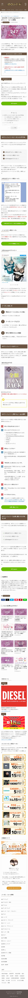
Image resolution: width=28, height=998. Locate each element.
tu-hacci (7, 978)
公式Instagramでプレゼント (13, 120)
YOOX (3, 980)
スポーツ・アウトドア (8, 920)
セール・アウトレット (8, 926)
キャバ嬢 (7, 980)
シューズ (5, 917)
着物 (9, 982)
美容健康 (5, 961)
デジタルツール (6, 929)
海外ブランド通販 (7, 952)
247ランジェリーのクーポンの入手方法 (14, 115)
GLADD (11, 975)
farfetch (3, 975)
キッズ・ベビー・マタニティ (9, 911)
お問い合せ (19, 993)
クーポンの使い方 (8, 122)
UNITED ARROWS (15, 978)
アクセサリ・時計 (7, 902)
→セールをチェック (5, 711)
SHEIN (3, 978)
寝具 (4, 946)
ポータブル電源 (20, 980)
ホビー (4, 934)
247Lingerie (14, 103)
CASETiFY (11, 973)
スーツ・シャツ (6, 923)
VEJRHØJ (23, 978)
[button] (3, 600)
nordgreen (22, 975)
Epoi (23, 973)
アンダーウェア (6, 22)
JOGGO (16, 975)
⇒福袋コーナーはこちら (10, 63)
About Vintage (5, 973)
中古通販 (5, 937)
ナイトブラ (13, 980)
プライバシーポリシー (11, 993)
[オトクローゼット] (14, 4)
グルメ (4, 914)
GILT (7, 975)
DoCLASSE (17, 973)
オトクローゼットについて (14, 888)
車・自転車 (5, 964)
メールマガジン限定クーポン (13, 118)
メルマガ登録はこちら (14, 243)
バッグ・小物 (6, 932)
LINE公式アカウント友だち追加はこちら (14, 223)
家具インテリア (6, 943)
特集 (4, 955)
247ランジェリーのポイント (11, 124)
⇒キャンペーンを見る (6, 739)
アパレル (5, 905)
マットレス (4, 982)
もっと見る (14, 127)
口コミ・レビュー (7, 940)
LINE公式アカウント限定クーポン (14, 117)
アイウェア (5, 899)
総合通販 (5, 958)
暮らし (4, 949)
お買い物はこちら (14, 507)
